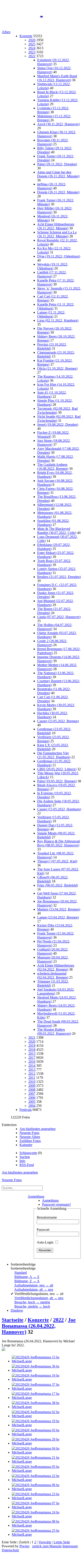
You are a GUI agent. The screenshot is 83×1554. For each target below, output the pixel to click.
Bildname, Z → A (27, 1281)
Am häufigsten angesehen (37, 1129)
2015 (31, 1053)
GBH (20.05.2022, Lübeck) (56, 769)
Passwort (43, 1229)
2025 (31, 44)
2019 (31, 1045)
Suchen (24, 1157)
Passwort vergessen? (56, 1204)
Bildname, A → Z (26, 1277)
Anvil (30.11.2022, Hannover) (58, 124)
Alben (6, 32)
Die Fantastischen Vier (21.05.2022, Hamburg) (53, 755)
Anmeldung (36, 1196)
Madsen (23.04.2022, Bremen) (58, 909)
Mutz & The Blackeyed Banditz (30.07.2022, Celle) (56, 531)
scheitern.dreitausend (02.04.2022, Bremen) (52, 975)
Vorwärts (45, 1542)
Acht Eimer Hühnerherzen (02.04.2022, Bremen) (55, 967)
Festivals (25, 1110)
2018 (31, 1049)
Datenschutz (10, 1550)
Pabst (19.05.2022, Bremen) (57, 781)
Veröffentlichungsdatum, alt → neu (38, 1298)
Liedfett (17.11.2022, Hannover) (52, 274)
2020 (31, 1041)
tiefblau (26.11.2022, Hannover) (51, 186)
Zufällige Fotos (30, 1141)
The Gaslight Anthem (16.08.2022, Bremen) (52, 467)
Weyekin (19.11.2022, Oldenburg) (52, 266)
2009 (31, 1085)
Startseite (12, 1320)
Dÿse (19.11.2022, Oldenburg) (58, 256)
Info (22, 1161)
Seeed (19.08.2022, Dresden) (57, 424)
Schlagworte (28, 1153)
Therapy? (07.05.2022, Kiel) (57, 861)
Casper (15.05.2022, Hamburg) (59, 809)
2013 (31, 1069)
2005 (31, 1102)
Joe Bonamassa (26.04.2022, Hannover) (39, 1326)
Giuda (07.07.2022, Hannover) (59, 617)
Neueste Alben (29, 1137)
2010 (31, 1081)
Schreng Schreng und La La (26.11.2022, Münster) (57, 234)
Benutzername (47, 1217)
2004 (31, 1106)
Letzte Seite (62, 1542)
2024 (31, 48)
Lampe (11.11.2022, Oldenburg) (51, 314)
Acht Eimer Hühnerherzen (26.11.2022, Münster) (55, 226)
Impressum (70, 1546)
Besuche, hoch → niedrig (32, 1302)
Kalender (25, 1145)
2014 (31, 1065)
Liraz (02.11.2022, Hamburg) (57, 320)
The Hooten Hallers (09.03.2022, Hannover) (54, 1031)
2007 (31, 1094)
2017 (31, 1057)
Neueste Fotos (29, 1133)
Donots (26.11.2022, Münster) (58, 192)
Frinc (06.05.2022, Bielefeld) (57, 885)
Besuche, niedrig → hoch (32, 1306)
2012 (31, 1073)
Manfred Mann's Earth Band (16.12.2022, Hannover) (57, 78)
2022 (31, 56)
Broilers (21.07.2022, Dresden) (59, 577)
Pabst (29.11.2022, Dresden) (57, 164)
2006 (31, 1098)
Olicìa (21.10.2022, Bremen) (57, 368)
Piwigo (24, 1546)
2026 (31, 40)
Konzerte (25, 36)
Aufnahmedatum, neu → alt (33, 1285)
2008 (31, 1089)
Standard (20, 1272)
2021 (31, 1037)
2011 (31, 1077)
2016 (31, 1061)
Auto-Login (45, 1242)
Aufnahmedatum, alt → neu (33, 1289)
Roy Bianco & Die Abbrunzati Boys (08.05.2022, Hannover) (58, 843)
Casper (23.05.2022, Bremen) (58, 721)
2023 (31, 52)
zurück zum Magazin (47, 1546)
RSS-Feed (26, 1165)
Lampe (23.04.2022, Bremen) (58, 917)
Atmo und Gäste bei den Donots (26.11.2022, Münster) (58, 174)
